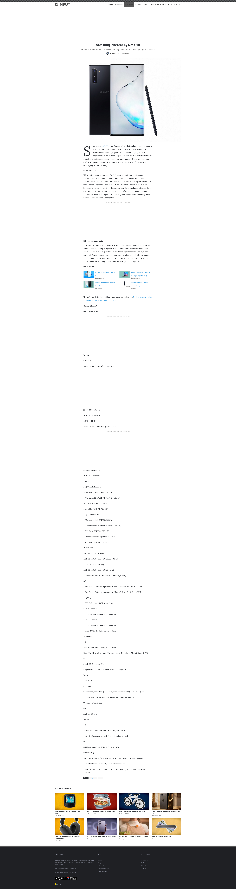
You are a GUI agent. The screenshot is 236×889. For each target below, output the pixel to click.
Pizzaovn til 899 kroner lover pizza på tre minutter (101, 811)
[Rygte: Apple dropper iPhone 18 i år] (166, 826)
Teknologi (101, 866)
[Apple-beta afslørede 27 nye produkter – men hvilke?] (69, 801)
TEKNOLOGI (138, 4)
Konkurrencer (145, 863)
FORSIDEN (110, 4)
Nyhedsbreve (145, 860)
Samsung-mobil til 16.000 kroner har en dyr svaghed (101, 836)
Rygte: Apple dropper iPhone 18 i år (161, 836)
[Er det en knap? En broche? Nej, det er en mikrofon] (134, 826)
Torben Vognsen (114, 53)
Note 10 (100, 778)
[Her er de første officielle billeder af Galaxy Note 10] (89, 284)
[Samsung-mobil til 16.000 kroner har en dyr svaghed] (102, 826)
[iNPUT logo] (62, 4)
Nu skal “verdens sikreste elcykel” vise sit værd (132, 811)
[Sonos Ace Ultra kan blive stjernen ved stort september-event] (69, 826)
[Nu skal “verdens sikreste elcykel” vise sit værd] (134, 801)
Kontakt (143, 868)
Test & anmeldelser (103, 868)
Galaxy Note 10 (93, 778)
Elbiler (100, 860)
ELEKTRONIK (128, 4)
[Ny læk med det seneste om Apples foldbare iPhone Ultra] (166, 801)
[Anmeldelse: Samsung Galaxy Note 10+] (89, 274)
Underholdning (102, 871)
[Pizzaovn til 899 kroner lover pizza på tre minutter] (102, 801)
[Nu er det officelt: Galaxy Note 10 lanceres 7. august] (124, 284)
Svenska (59, 885)
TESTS (145, 4)
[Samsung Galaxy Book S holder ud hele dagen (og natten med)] (124, 274)
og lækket (106, 146)
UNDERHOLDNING (155, 4)
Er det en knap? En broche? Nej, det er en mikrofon (133, 836)
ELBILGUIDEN (118, 4)
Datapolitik (144, 866)
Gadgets (100, 863)
